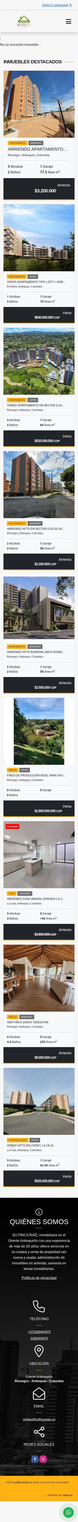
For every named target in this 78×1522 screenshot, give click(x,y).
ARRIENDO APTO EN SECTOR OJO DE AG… (35, 528)
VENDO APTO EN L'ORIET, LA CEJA (30, 1145)
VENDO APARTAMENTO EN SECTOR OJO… (35, 405)
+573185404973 (39, 1332)
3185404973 (39, 1338)
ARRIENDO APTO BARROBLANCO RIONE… (35, 652)
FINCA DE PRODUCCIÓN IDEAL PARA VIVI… (36, 775)
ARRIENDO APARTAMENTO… (38, 149)
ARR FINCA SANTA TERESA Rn (27, 1022)
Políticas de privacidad (39, 1278)
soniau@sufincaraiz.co (39, 1419)
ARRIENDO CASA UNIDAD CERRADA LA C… (35, 899)
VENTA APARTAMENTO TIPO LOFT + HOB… (36, 282)
